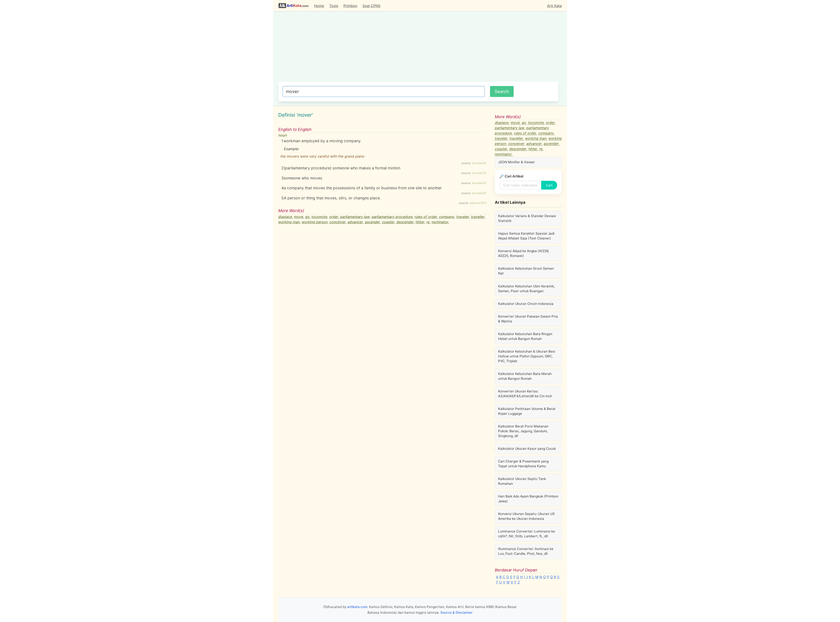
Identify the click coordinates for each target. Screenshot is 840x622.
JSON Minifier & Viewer (516, 162)
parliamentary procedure (392, 216)
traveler (462, 216)
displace (285, 216)
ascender (372, 222)
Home (319, 6)
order (333, 216)
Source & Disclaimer (456, 612)
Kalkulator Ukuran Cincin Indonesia (525, 304)
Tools (333, 6)
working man (289, 222)
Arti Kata (554, 6)
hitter (420, 222)
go (307, 216)
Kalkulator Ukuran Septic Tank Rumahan (522, 481)
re (428, 222)
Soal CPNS (371, 6)
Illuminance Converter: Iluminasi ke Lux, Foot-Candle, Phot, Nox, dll (525, 551)
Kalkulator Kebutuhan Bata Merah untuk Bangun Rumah (525, 376)
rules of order (426, 216)
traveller (478, 216)
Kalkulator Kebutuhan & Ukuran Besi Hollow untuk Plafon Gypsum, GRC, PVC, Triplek (526, 356)
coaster (388, 222)
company (446, 216)
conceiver (337, 222)
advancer (355, 222)
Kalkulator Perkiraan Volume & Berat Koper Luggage (527, 411)
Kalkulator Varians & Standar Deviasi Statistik (527, 218)
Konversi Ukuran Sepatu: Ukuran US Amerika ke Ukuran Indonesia (526, 516)
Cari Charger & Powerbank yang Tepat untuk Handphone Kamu (523, 463)
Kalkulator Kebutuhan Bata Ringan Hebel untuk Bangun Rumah (525, 336)
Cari (549, 185)
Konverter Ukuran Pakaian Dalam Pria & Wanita (528, 318)
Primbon (350, 6)
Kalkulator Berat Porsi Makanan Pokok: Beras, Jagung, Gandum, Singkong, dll (523, 431)
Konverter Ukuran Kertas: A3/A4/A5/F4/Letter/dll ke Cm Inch (525, 393)
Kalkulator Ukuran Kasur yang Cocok (527, 448)
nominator (440, 222)
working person (314, 222)
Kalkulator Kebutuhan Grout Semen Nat (526, 270)
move (298, 216)
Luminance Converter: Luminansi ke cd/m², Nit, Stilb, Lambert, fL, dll (526, 533)
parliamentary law (355, 216)
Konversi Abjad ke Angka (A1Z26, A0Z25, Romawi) (523, 253)
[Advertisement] (418, 48)
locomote (319, 216)
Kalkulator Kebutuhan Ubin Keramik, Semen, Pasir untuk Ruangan (526, 288)
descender (405, 222)
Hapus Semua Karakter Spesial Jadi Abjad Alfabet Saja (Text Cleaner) (526, 235)
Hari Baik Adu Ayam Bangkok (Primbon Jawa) (528, 498)
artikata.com (357, 607)
